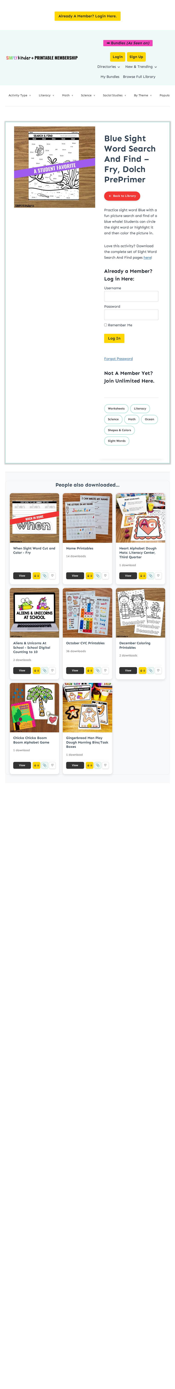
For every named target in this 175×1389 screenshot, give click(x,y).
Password (112, 306)
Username (112, 288)
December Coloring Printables (134, 645)
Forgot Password (118, 358)
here (147, 257)
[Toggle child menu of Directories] (119, 67)
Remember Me (119, 325)
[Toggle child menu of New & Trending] (155, 67)
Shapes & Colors (119, 430)
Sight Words (116, 441)
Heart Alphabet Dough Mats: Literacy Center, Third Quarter (137, 552)
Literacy (140, 408)
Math (132, 419)
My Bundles (110, 76)
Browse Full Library (139, 76)
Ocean (149, 419)
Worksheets (116, 408)
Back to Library (124, 196)
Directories (106, 66)
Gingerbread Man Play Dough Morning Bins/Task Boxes (87, 742)
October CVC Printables (85, 643)
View (22, 575)
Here (147, 381)
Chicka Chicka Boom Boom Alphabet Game (31, 740)
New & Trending (139, 66)
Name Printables (79, 548)
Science (113, 419)
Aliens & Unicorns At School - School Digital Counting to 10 (31, 647)
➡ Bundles (128, 43)
